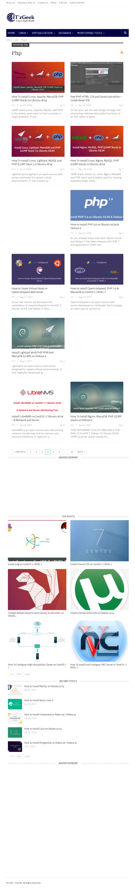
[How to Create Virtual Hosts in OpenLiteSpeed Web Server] (38, 269)
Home (11, 33)
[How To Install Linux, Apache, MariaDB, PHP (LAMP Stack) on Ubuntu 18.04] (38, 77)
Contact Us (43, 2)
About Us (10, 2)
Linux (22, 33)
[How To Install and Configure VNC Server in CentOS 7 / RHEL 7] (99, 641)
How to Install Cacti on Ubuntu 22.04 (43, 728)
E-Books (63, 2)
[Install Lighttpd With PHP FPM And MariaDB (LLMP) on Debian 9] (38, 333)
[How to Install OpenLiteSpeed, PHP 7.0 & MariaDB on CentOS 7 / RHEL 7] (96, 269)
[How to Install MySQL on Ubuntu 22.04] (15, 690)
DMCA (53, 2)
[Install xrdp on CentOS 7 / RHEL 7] (37, 540)
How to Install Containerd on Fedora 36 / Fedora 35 (50, 714)
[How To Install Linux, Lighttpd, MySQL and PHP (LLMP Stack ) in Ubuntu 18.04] (38, 141)
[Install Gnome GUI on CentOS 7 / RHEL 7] (99, 540)
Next (80, 452)
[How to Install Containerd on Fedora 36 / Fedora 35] (15, 718)
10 (72, 452)
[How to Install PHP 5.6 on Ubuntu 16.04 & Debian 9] (96, 205)
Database (65, 33)
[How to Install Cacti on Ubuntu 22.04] (15, 732)
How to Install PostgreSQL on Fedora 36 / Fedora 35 (50, 742)
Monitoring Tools (89, 33)
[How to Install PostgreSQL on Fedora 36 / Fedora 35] (15, 746)
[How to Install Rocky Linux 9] (15, 704)
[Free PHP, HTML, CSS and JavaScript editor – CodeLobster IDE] (96, 77)
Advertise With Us (26, 2)
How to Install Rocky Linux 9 (38, 700)
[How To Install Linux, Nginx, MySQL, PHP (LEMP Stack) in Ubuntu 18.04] (96, 141)
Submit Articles (77, 2)
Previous (20, 452)
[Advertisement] (88, 17)
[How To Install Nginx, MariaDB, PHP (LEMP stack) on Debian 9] (96, 397)
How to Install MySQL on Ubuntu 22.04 (44, 686)
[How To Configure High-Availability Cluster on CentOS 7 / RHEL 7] (37, 641)
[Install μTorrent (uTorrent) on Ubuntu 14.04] (99, 589)
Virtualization (42, 33)
